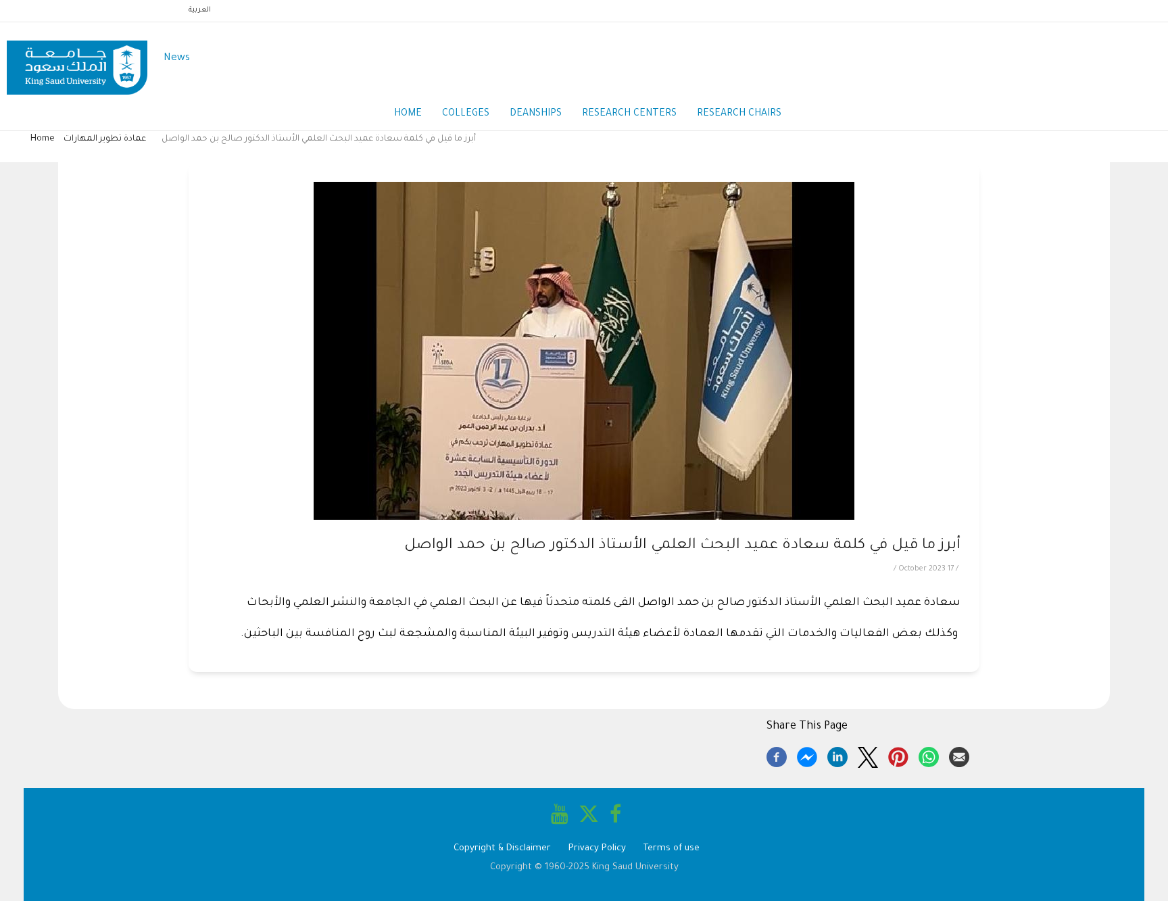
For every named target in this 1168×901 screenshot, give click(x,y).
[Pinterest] (898, 755)
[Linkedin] (837, 755)
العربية (200, 10)
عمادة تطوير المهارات (105, 139)
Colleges (465, 114)
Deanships (536, 114)
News (177, 58)
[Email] (959, 755)
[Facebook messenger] (807, 755)
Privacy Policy (597, 849)
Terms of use (671, 849)
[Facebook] (776, 755)
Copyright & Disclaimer (502, 849)
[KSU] (77, 59)
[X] (868, 755)
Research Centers (629, 114)
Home (408, 114)
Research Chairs (739, 114)
